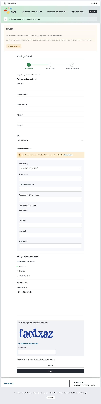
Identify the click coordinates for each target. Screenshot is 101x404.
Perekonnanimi (23, 94)
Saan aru (50, 397)
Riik (18, 136)
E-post (19, 125)
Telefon (20, 115)
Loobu (50, 365)
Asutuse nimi (23, 174)
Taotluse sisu (22, 287)
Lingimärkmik (61, 12)
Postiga (22, 271)
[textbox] (50, 178)
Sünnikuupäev (22, 104)
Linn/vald (22, 220)
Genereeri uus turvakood (29, 344)
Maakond (22, 231)
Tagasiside (75, 12)
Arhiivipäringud (36, 12)
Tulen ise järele (24, 276)
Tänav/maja (23, 210)
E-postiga (22, 266)
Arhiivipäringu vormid (17, 19)
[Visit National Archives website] (10, 3)
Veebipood (51, 12)
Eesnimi (20, 84)
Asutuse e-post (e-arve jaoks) (29, 195)
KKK (81, 12)
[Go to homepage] (5, 19)
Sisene (93, 11)
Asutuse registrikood (26, 185)
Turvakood (22, 348)
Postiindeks (23, 241)
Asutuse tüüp (23, 164)
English (93, 3)
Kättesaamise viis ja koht (26, 262)
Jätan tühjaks (68, 155)
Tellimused (26, 12)
